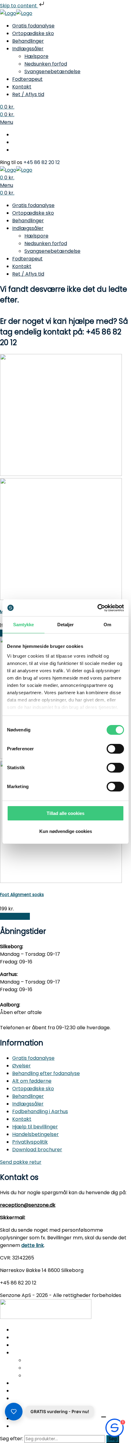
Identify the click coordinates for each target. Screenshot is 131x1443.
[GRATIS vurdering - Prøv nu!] (14, 1411)
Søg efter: (11, 1438)
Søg (113, 1439)
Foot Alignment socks (22, 895)
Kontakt (21, 86)
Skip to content (19, 5)
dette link (32, 1245)
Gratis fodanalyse (33, 25)
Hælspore (36, 56)
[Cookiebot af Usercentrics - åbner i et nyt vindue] (97, 608)
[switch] (115, 749)
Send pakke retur (20, 1162)
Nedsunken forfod (45, 63)
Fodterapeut (27, 79)
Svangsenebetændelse (52, 71)
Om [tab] (107, 624)
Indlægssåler (28, 48)
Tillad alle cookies (65, 813)
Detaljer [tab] (65, 624)
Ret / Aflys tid (28, 94)
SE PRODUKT (15, 916)
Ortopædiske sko (33, 33)
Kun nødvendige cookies (65, 831)
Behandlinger (28, 41)
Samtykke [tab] (23, 624)
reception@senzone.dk (27, 1205)
